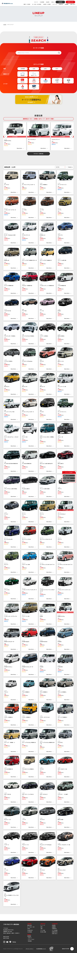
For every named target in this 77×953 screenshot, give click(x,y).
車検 (41, 927)
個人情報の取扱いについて (41, 948)
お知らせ (53, 2)
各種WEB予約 (54, 932)
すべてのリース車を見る (38, 153)
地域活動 (30, 941)
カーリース (55, 4)
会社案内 (47, 2)
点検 (41, 928)
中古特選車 (29, 932)
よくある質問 (54, 930)
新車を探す (29, 925)
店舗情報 (54, 927)
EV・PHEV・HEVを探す (36, 4)
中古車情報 (42, 2)
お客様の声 (61, 4)
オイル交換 (42, 930)
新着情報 (29, 936)
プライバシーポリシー (30, 948)
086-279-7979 (6, 936)
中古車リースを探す (47, 4)
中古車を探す (30, 930)
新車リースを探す (27, 4)
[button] (5, 136)
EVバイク (36, 2)
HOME (4, 24)
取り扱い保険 (43, 932)
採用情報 (66, 4)
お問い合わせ (72, 4)
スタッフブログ (31, 939)
